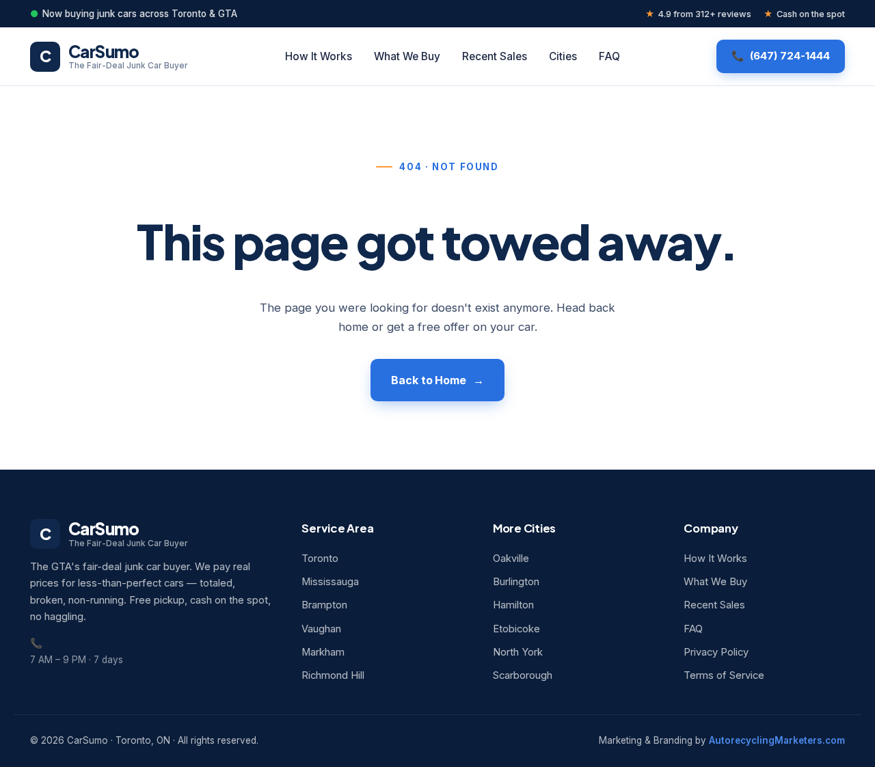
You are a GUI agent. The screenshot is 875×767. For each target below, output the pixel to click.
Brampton (324, 605)
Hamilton (513, 605)
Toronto (319, 558)
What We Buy (407, 56)
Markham (323, 652)
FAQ (609, 56)
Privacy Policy (716, 652)
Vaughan (321, 629)
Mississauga (330, 582)
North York (518, 652)
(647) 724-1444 (790, 55)
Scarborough (522, 675)
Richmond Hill (332, 675)
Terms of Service (724, 675)
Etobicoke (516, 629)
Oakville (511, 558)
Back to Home (428, 380)
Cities (563, 56)
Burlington (516, 582)
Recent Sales (494, 56)
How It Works (318, 56)
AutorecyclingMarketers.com (777, 740)
